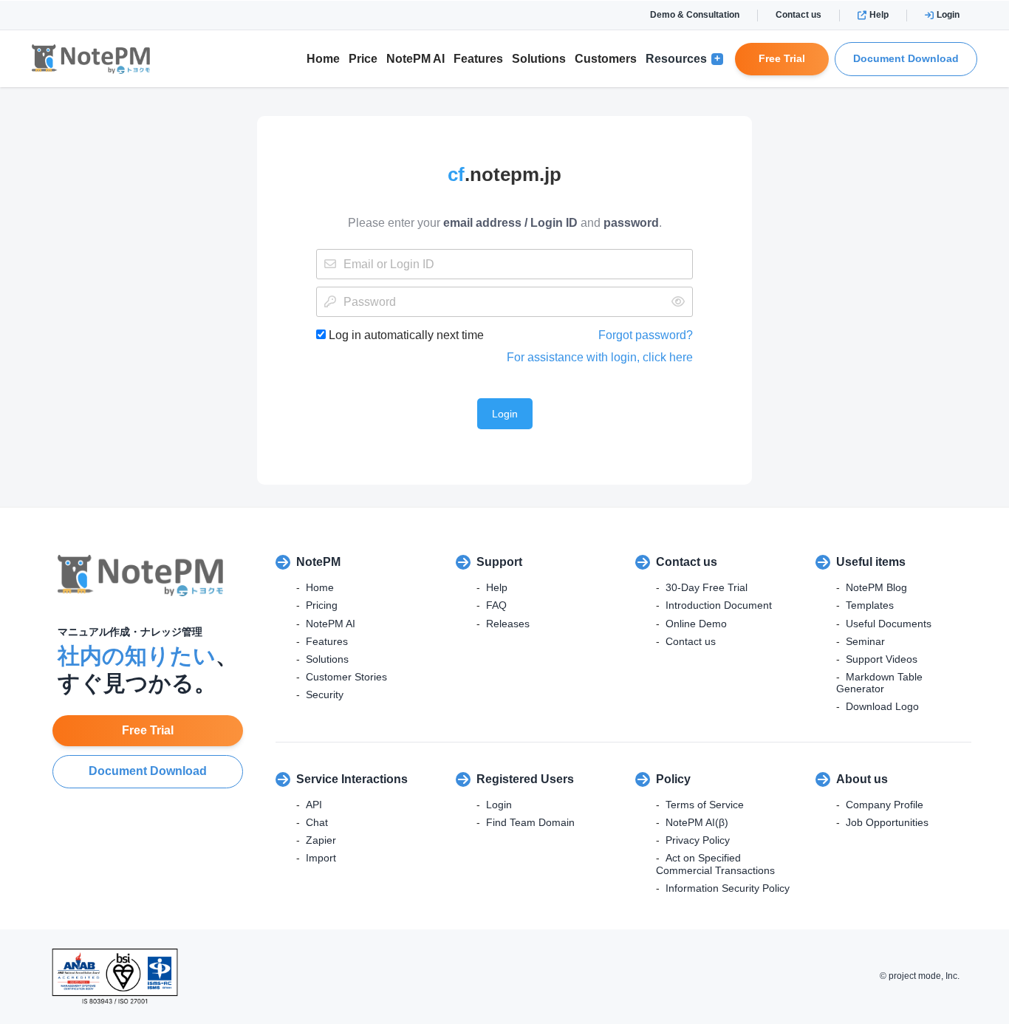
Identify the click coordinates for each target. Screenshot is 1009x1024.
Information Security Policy (728, 888)
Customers (606, 58)
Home (323, 58)
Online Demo (696, 623)
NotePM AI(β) (697, 822)
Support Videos (881, 659)
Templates (870, 605)
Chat (317, 822)
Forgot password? (645, 335)
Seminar (865, 641)
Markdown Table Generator (879, 682)
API (314, 804)
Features (478, 58)
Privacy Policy (698, 840)
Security (324, 694)
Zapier (321, 840)
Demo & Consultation (694, 15)
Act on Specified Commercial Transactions (715, 863)
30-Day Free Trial (707, 587)
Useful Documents (888, 623)
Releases (508, 623)
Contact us (798, 15)
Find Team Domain (530, 822)
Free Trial (782, 58)
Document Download (906, 58)
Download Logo (882, 706)
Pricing (322, 605)
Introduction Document (719, 605)
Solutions (539, 58)
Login (948, 15)
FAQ (496, 605)
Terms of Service (705, 804)
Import (321, 858)
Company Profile (884, 804)
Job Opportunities (887, 822)
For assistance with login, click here (600, 357)
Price (363, 58)
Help (879, 15)
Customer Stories (346, 677)
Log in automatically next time (405, 335)
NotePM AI (415, 58)
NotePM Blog (876, 587)
